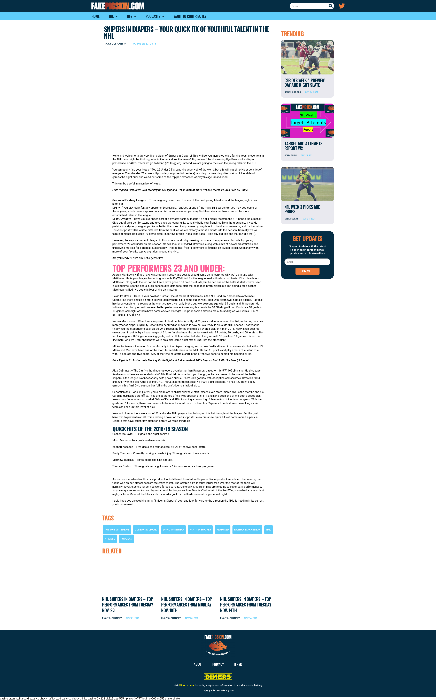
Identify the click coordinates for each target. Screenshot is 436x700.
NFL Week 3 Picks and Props (302, 209)
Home (95, 16)
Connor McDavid (146, 529)
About (198, 664)
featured (222, 529)
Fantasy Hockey (200, 529)
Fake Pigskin (227, 690)
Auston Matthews (117, 529)
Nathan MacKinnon (247, 529)
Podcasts (153, 16)
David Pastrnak (173, 529)
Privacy (218, 664)
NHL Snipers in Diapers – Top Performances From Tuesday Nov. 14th (245, 604)
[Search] (331, 6)
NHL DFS (110, 538)
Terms (238, 664)
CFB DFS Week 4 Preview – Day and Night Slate (306, 82)
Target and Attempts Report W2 (303, 145)
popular (126, 538)
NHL (268, 529)
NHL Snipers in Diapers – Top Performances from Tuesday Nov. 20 (127, 604)
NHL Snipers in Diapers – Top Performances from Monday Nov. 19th (186, 604)
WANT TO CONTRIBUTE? (190, 16)
